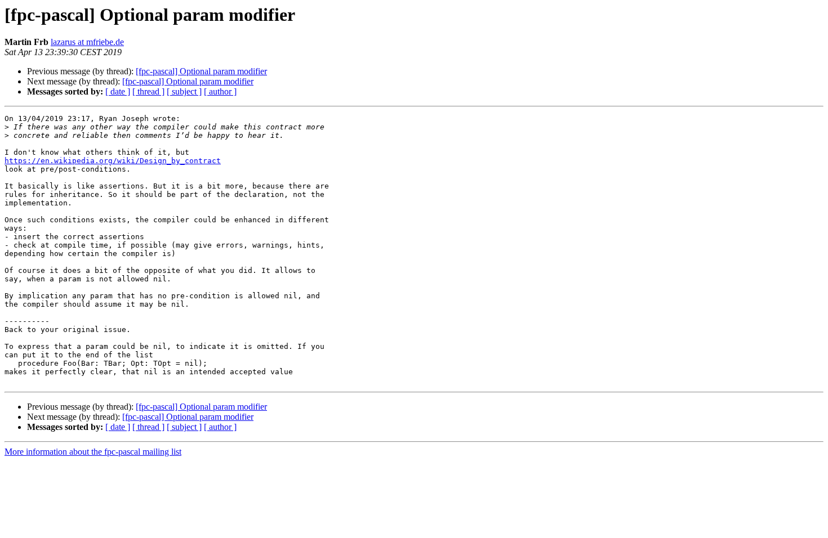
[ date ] (117, 91)
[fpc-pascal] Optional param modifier (201, 71)
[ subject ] (184, 91)
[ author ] (220, 91)
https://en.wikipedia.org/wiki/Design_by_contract (113, 160)
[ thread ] (148, 91)
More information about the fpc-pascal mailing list (93, 451)
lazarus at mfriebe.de (87, 42)
